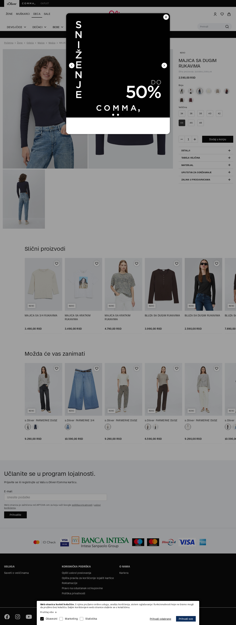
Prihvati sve (186, 619)
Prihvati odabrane (160, 619)
